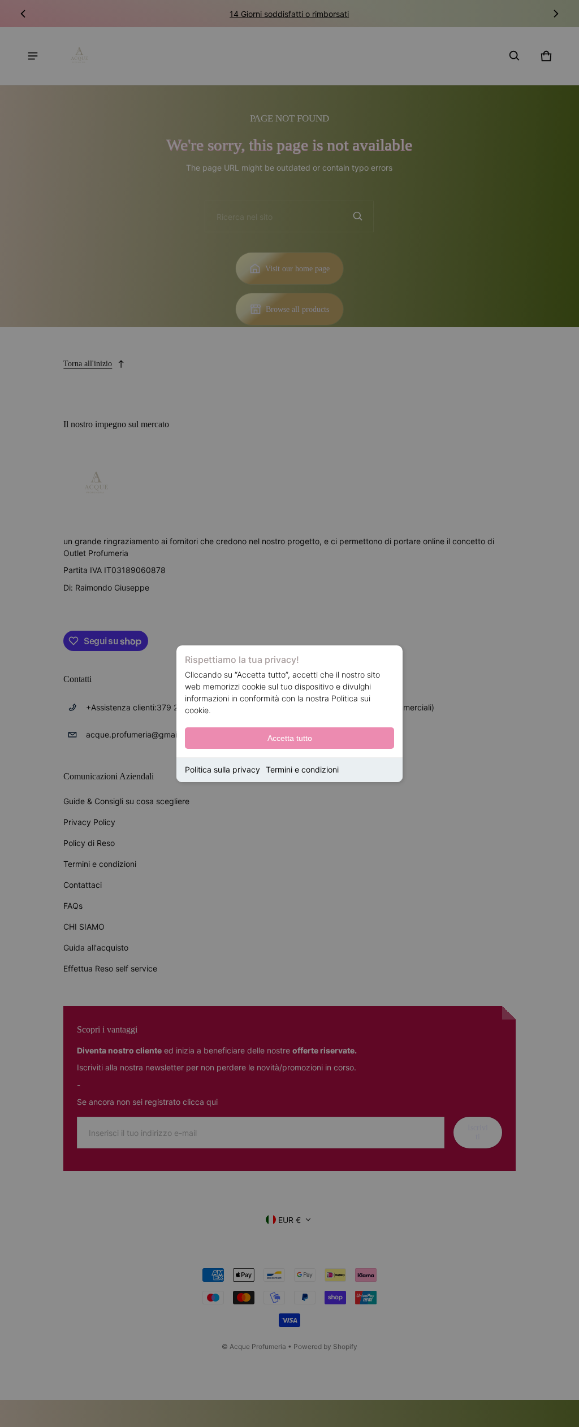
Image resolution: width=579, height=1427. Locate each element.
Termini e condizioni (302, 769)
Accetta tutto (289, 738)
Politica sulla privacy (222, 769)
